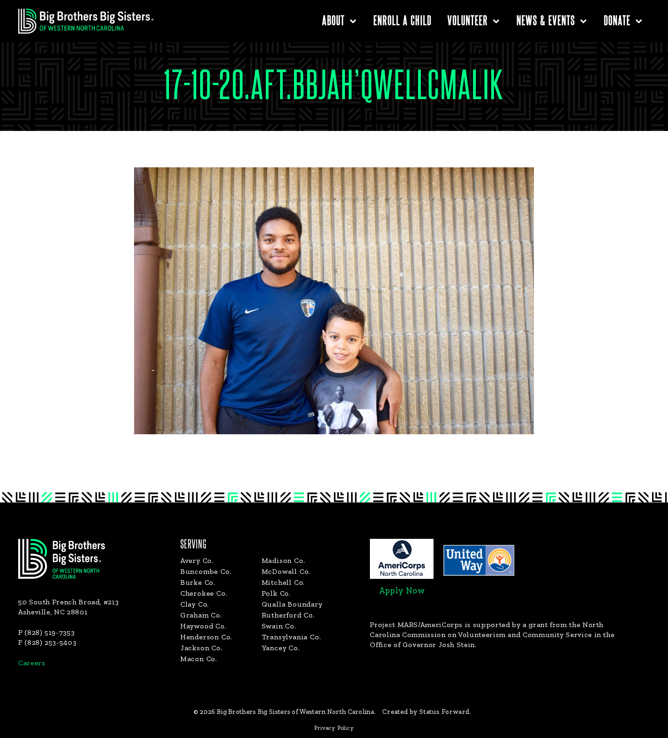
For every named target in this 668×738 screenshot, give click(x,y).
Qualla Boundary (292, 604)
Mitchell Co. (283, 582)
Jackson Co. (201, 647)
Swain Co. (279, 626)
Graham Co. (201, 615)
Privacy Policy (334, 727)
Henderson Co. (206, 637)
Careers (31, 662)
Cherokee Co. (204, 593)
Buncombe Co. (206, 571)
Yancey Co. (281, 647)
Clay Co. (194, 604)
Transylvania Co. (291, 637)
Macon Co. (198, 658)
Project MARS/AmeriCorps (416, 624)
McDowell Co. (286, 571)
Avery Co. (197, 560)
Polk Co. (276, 593)
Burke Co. (197, 582)
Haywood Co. (203, 626)
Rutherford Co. (288, 615)
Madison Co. (283, 560)
